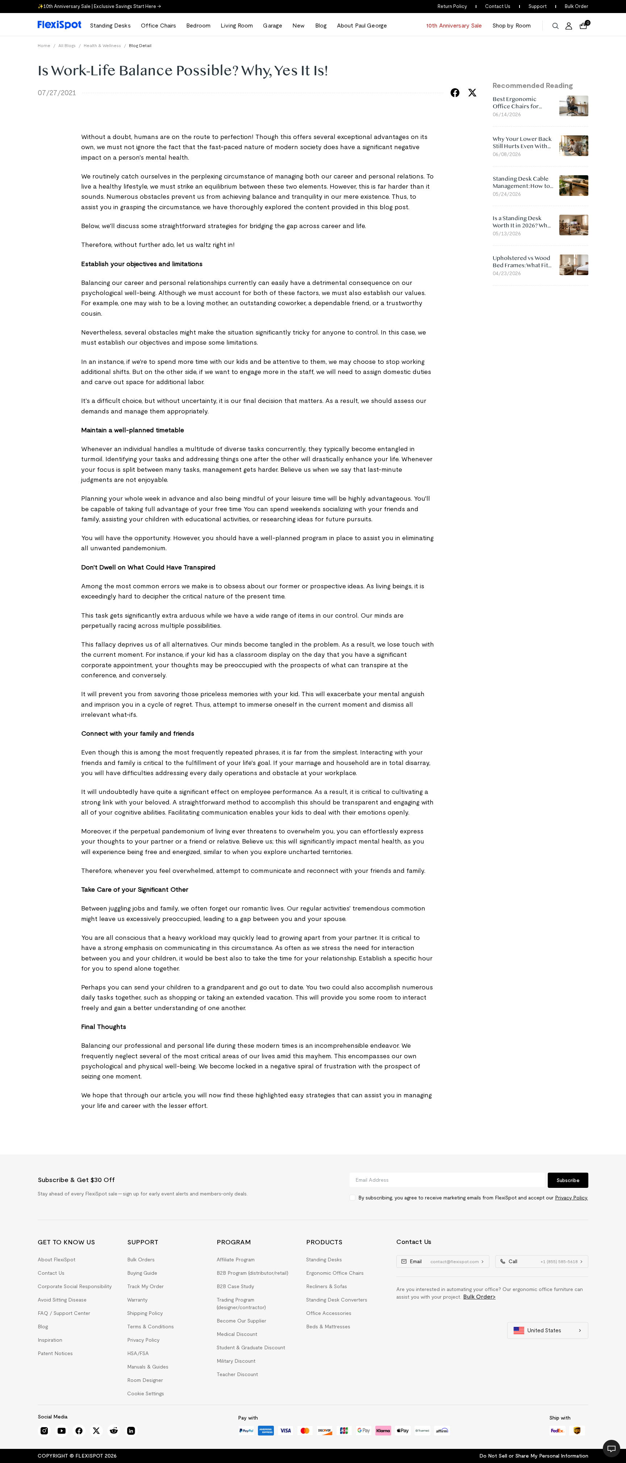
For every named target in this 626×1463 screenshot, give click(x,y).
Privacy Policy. (571, 1198)
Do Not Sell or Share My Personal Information (533, 1456)
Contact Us (497, 6)
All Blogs (67, 45)
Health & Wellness (102, 45)
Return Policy (452, 6)
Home (44, 45)
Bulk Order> (479, 1297)
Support (538, 6)
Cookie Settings (145, 1393)
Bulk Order (576, 6)
